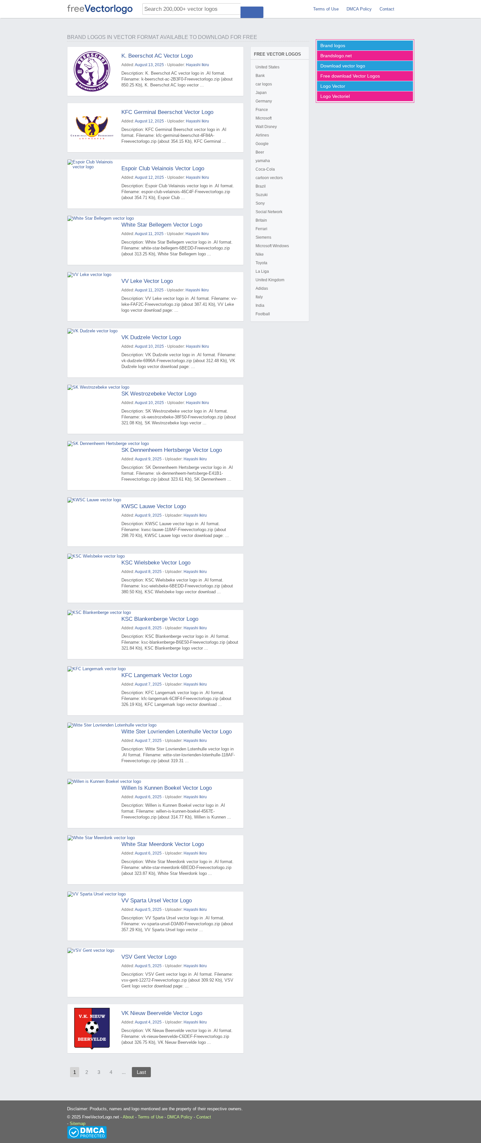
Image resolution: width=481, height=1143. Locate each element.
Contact (387, 9)
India (260, 305)
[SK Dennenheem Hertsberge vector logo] (91, 465)
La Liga (262, 271)
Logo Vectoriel (335, 96)
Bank (260, 75)
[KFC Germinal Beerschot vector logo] (91, 127)
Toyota (261, 263)
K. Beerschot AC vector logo (157, 56)
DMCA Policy (359, 9)
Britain (261, 220)
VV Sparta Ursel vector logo (156, 900)
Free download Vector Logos (350, 76)
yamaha (263, 160)
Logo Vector (332, 86)
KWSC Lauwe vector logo (153, 506)
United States (267, 67)
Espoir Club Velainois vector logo (162, 168)
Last (141, 1072)
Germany (264, 101)
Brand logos (332, 45)
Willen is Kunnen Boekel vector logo (166, 788)
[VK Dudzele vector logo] (91, 353)
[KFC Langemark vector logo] (91, 690)
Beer (260, 152)
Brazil (261, 186)
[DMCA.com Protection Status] (87, 1132)
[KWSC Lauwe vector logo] (91, 521)
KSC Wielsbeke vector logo (155, 563)
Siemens (263, 237)
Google (262, 143)
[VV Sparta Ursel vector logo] (91, 916)
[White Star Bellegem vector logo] (91, 240)
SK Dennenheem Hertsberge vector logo (171, 450)
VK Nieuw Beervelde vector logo (161, 1013)
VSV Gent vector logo (148, 957)
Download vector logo (342, 65)
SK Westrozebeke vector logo (158, 394)
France (262, 109)
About (128, 1117)
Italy (259, 297)
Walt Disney (266, 126)
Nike (260, 254)
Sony (260, 203)
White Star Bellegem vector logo (161, 225)
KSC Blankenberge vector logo (159, 619)
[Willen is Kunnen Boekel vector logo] (91, 803)
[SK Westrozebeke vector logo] (91, 409)
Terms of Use (326, 9)
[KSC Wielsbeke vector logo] (91, 578)
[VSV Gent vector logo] (91, 972)
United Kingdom (270, 280)
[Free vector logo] (100, 9)
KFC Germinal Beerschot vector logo (167, 112)
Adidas (262, 288)
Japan (261, 92)
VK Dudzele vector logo (151, 337)
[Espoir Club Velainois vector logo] (91, 184)
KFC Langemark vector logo (156, 675)
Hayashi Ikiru (197, 65)
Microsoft (264, 118)
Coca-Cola (265, 169)
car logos (264, 84)
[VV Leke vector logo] (91, 296)
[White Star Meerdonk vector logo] (91, 859)
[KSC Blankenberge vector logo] (91, 634)
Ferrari (261, 229)
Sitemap (77, 1123)
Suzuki (262, 195)
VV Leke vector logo (147, 281)
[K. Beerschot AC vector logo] (91, 71)
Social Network (269, 212)
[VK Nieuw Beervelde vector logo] (91, 1028)
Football (263, 314)
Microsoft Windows (272, 246)
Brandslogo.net (336, 55)
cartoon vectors (269, 177)
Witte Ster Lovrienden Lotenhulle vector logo (176, 731)
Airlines (262, 135)
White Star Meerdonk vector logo (162, 844)
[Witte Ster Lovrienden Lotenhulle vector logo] (91, 747)
